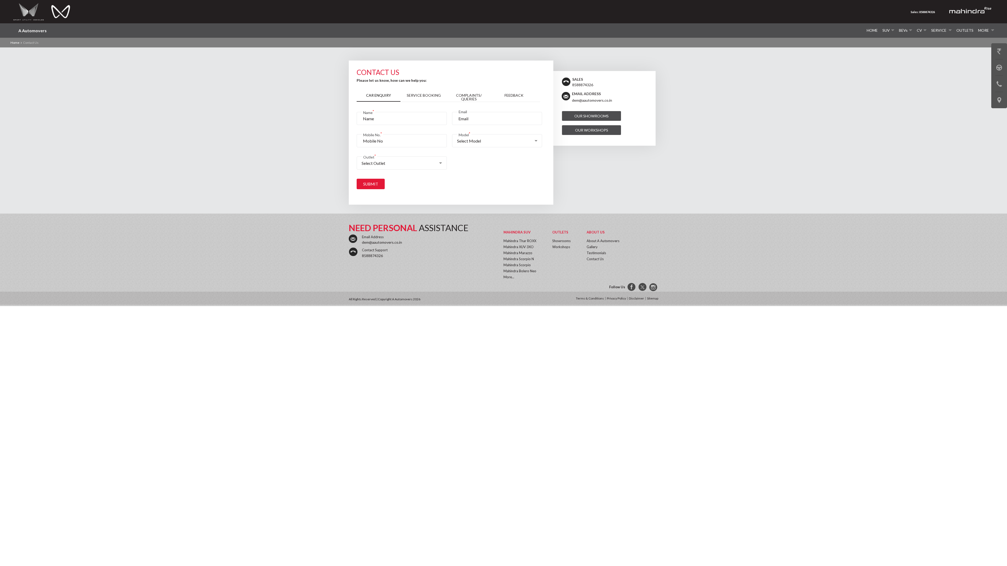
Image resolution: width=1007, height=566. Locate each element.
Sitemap (652, 298)
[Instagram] (653, 287)
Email (463, 112)
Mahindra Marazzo (518, 253)
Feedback (514, 95)
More (984, 30)
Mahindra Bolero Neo (520, 271)
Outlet (369, 156)
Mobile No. (372, 134)
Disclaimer (636, 298)
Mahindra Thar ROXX (520, 241)
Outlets (964, 30)
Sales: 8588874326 (923, 12)
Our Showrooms (591, 116)
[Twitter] (642, 287)
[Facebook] (631, 287)
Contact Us (595, 259)
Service (939, 30)
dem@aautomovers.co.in (592, 100)
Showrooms (561, 241)
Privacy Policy (616, 298)
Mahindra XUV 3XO (519, 247)
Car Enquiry (378, 95)
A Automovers (32, 30)
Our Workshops (591, 130)
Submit (370, 184)
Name (368, 112)
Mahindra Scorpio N (519, 259)
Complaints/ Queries (469, 97)
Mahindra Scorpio (517, 265)
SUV (886, 30)
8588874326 (372, 255)
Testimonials (596, 253)
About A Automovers (603, 241)
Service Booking (424, 95)
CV (919, 30)
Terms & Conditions (590, 298)
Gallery (592, 247)
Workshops (561, 247)
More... (509, 277)
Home (872, 30)
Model (464, 134)
